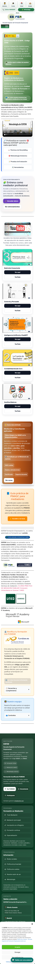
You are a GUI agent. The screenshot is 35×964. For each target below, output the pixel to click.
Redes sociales (12, 859)
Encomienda (24, 789)
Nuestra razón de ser (14, 874)
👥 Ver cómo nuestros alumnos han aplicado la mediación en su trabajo (16, 98)
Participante (11, 795)
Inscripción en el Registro (15, 825)
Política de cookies (13, 869)
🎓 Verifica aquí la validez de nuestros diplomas (17, 63)
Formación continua (13, 830)
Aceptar (17, 947)
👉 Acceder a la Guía (17, 519)
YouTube (17, 277)
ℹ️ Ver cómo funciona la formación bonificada (16, 681)
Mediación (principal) (14, 820)
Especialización (12, 835)
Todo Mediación (12, 815)
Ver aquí (17, 272)
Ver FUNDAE (11, 789)
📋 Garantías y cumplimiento (17, 689)
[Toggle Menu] (6, 26)
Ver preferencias (17, 957)
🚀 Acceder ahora (11, 201)
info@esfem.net (19, 801)
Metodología (11, 879)
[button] (32, 924)
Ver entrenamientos (12, 207)
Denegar (17, 952)
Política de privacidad (14, 864)
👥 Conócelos (17, 715)
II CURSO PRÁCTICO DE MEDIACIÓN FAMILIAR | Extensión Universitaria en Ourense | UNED (16, 588)
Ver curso (9, 480)
